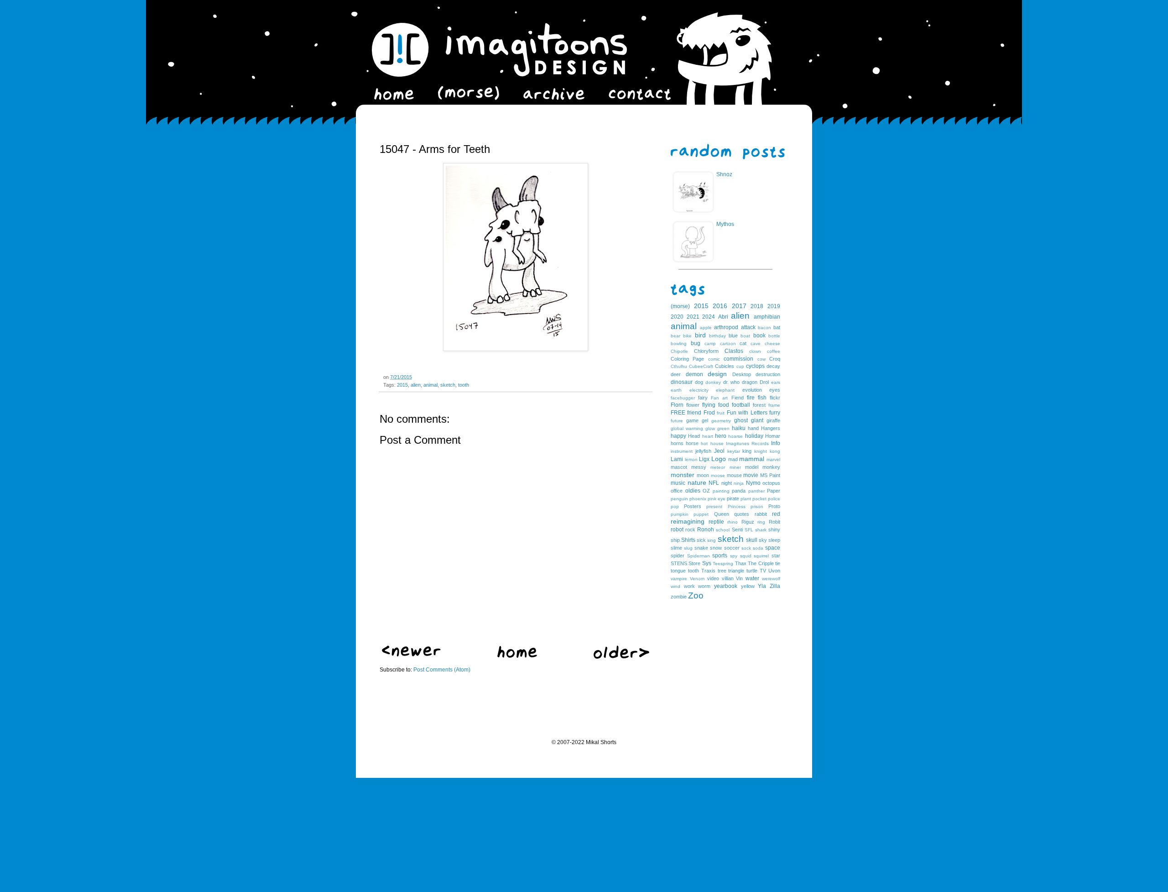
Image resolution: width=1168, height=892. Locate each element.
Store (694, 563)
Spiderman (698, 555)
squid (745, 555)
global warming (687, 428)
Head (694, 436)
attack (748, 327)
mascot (679, 467)
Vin (739, 578)
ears (775, 382)
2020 (677, 317)
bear (675, 335)
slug (688, 548)
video (713, 578)
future (677, 420)
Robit (774, 522)
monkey (771, 467)
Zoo (696, 595)
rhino (732, 522)
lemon (691, 459)
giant (757, 420)
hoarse (735, 436)
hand (753, 428)
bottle (774, 335)
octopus (771, 483)
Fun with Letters (747, 412)
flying (708, 405)
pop (675, 506)
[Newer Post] (411, 654)
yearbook (725, 586)
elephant (725, 390)
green (723, 428)
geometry (721, 420)
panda (739, 490)
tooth (463, 385)
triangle (736, 570)
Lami (677, 459)
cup (740, 366)
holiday (754, 436)
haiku (739, 428)
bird (700, 335)
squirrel (761, 555)
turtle (751, 570)
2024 (708, 317)
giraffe (773, 420)
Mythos (725, 224)
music (678, 483)
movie (750, 475)
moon (703, 475)
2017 (739, 306)
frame (774, 405)
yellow (748, 586)
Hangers (770, 428)
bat (776, 327)
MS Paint (770, 475)
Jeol (719, 451)
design (717, 374)
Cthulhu (679, 366)
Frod (709, 412)
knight (760, 451)
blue (733, 335)
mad (733, 459)
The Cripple (760, 563)
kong (775, 451)
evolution (752, 390)
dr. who (731, 382)
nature (697, 482)
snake (701, 548)
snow (716, 548)
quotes (741, 514)
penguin (679, 498)
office (677, 490)
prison (757, 506)
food (723, 405)
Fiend (737, 397)
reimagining (687, 521)
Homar (772, 436)
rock (690, 529)
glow (710, 428)
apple (706, 327)
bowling (679, 343)
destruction (768, 374)
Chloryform (706, 351)
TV (763, 570)
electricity (699, 390)
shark (760, 529)
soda (758, 548)
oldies (692, 491)
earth (676, 390)
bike (687, 335)
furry (774, 412)
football (741, 405)
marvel (773, 459)
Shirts (688, 540)
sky (763, 540)
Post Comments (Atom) (441, 669)
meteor (717, 467)
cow (761, 359)
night (726, 483)
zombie (679, 596)
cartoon (728, 343)
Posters (692, 506)
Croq (774, 359)
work (689, 586)
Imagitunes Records (747, 443)
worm (704, 586)
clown (755, 351)
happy (678, 436)
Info (775, 443)
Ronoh (705, 529)
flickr (775, 397)
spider (677, 555)
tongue (678, 570)
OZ (706, 490)
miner (735, 467)
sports (719, 555)
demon (694, 374)
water (752, 578)
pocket (759, 498)
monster (682, 474)
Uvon (774, 570)
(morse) (680, 306)
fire (751, 397)
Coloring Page (687, 359)
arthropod (726, 327)
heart (707, 436)
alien (416, 385)
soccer (732, 548)
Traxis (708, 570)
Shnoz (724, 174)
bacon (764, 327)
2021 (693, 317)
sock (746, 548)
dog (699, 382)
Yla (762, 586)
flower (692, 405)
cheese (772, 343)
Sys (706, 563)
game (692, 420)
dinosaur (682, 382)
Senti (737, 529)
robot (677, 529)
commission (738, 359)
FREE (678, 412)
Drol (764, 382)
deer (676, 374)
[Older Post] (621, 656)
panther (756, 490)
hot (704, 443)
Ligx (704, 459)
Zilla (775, 586)
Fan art (719, 397)
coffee (773, 351)
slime (676, 548)
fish (762, 397)
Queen (721, 514)
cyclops (755, 366)
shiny (774, 529)
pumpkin (679, 514)
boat (745, 335)
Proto (774, 506)
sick (701, 540)
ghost (741, 420)
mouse (734, 475)
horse (692, 443)
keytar (733, 451)
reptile (716, 522)
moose (718, 475)
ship (675, 540)
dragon (749, 382)
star (776, 555)
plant (745, 498)
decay (773, 366)
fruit (721, 412)
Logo (718, 458)
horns (677, 443)
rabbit (761, 514)
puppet (701, 514)
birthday (717, 335)
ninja (739, 483)
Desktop (741, 374)
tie (777, 563)
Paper (773, 490)
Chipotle (679, 351)
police (774, 498)
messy (698, 467)
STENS (679, 563)
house (717, 443)
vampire (679, 578)
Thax (740, 563)
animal (430, 385)
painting (721, 490)
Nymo (753, 483)
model (751, 467)
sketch (447, 385)
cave (756, 343)
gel (705, 420)
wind (675, 586)
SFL (749, 529)
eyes (774, 390)
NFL (714, 483)
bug (695, 343)
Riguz (747, 522)
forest (759, 405)
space (772, 548)
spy (733, 555)
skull (751, 540)
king (746, 451)
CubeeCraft (701, 366)
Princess (737, 506)
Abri (723, 317)
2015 (402, 385)
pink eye (716, 498)
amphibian (767, 317)
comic (714, 359)
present (714, 506)
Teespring (723, 563)
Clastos (734, 351)
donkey (713, 382)
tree (722, 570)
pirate (733, 498)
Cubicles (724, 366)
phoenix (697, 498)
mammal (751, 458)
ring (761, 522)
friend (694, 412)
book (759, 335)
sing (711, 540)
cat (743, 343)
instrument (682, 451)
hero (720, 436)
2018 (757, 306)
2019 (773, 306)
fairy (703, 397)
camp (710, 343)
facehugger (683, 397)
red (776, 514)
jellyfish (703, 451)
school (723, 529)
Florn (677, 405)
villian (728, 578)
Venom (697, 578)
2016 (720, 306)
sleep (774, 540)
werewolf (771, 578)
